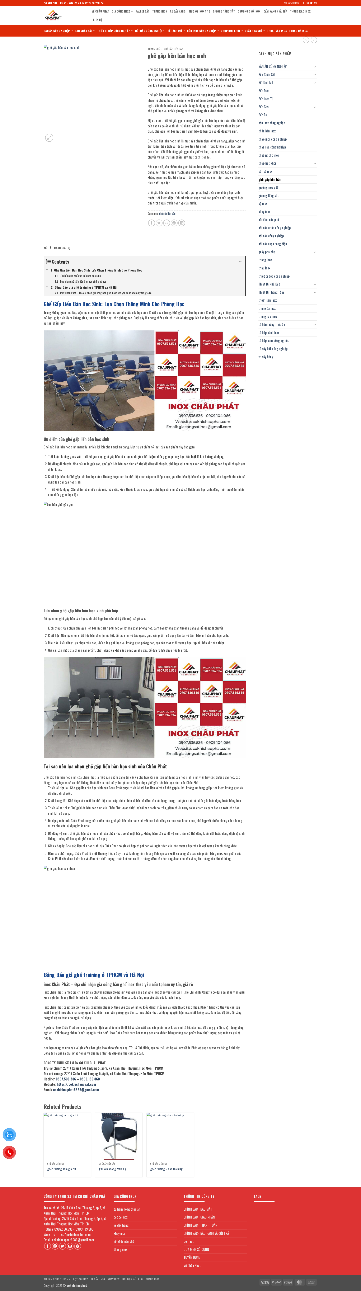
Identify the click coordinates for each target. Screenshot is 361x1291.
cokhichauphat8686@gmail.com (76, 1089)
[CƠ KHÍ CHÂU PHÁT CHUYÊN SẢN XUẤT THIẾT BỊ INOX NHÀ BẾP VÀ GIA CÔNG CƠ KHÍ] (64, 15)
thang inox (159, 11)
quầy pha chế (253, 31)
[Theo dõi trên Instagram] (307, 3)
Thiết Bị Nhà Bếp (269, 284)
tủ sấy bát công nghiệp (272, 348)
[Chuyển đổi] (314, 66)
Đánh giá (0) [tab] (62, 248)
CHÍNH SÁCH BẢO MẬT (198, 1209)
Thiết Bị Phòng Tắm (271, 292)
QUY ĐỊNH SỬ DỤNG (196, 1249)
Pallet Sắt (143, 11)
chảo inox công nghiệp (272, 139)
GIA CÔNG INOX (121, 11)
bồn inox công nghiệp (201, 31)
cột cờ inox (265, 171)
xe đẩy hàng (178, 11)
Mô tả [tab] (47, 248)
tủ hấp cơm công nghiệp (273, 340)
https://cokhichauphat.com (76, 1084)
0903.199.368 (90, 1079)
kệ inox (262, 203)
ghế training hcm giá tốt (61, 1169)
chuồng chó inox (249, 11)
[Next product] (306, 40)
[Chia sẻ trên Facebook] (151, 223)
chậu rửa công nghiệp (272, 147)
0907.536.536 (66, 1079)
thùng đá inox (298, 31)
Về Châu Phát (100, 11)
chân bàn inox (267, 130)
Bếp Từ (262, 114)
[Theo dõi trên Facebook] (303, 3)
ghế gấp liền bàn (269, 179)
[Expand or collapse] (240, 261)
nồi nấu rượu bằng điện (272, 243)
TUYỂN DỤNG (192, 1257)
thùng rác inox (300, 11)
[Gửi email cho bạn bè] (166, 223)
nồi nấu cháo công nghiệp (274, 227)
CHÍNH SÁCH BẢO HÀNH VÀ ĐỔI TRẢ (206, 1233)
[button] (291, 3)
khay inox (264, 211)
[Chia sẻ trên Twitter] (159, 223)
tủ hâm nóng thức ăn (271, 324)
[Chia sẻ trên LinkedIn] (181, 223)
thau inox (264, 267)
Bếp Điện (263, 90)
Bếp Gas (263, 106)
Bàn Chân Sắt (83, 31)
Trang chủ (154, 49)
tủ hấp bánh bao (268, 332)
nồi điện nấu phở (268, 219)
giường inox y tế (199, 11)
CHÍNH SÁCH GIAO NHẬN (199, 1217)
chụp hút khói (230, 31)
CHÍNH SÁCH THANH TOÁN (200, 1225)
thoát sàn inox (277, 31)
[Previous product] (314, 40)
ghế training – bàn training (166, 1169)
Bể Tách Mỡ (175, 31)
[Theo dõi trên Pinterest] (77, 1246)
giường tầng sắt (224, 11)
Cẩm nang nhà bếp (275, 11)
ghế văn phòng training (112, 1169)
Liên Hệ (97, 20)
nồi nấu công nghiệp (149, 31)
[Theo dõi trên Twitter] (311, 3)
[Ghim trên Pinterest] (174, 223)
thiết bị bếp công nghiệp (113, 31)
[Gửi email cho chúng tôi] (315, 3)
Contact (189, 1241)
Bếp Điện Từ (265, 98)
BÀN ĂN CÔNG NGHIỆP (57, 31)
